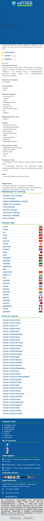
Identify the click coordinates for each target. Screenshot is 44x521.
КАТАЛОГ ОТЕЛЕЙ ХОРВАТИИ (12, 396)
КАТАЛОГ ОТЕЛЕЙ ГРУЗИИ (11, 348)
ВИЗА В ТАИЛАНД (8, 218)
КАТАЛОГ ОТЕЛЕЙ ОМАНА (11, 337)
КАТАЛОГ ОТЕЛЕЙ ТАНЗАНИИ (12, 362)
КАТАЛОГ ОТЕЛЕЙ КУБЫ (11, 371)
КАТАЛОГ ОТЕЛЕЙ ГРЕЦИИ (11, 391)
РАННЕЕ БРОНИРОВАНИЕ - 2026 (15, 12)
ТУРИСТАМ (8, 435)
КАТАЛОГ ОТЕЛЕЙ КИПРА (11, 385)
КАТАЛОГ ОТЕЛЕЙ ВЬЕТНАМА (13, 334)
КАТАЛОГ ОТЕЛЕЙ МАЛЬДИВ (12, 354)
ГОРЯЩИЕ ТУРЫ (10, 8)
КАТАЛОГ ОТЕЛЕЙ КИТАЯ (11, 331)
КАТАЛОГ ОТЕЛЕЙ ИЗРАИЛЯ (12, 365)
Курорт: (8, 56)
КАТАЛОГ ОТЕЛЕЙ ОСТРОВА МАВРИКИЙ (16, 377)
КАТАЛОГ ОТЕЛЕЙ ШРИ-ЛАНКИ (13, 343)
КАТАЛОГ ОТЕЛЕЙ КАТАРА (11, 340)
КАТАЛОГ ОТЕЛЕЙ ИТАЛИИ (11, 399)
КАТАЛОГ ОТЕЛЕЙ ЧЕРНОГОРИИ (13, 394)
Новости (7, 16)
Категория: (10, 52)
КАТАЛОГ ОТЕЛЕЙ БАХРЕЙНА (12, 413)
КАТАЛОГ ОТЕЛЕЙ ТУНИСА (11, 329)
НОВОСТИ (7, 431)
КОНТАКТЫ (8, 20)
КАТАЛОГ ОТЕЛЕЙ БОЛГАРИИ (12, 388)
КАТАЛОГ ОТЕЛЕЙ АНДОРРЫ (12, 405)
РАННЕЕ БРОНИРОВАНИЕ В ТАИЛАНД (15, 201)
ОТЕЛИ (6, 433)
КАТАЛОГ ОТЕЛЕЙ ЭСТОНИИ (12, 411)
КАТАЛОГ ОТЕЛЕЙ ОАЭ (10, 326)
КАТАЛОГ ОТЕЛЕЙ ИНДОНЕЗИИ (13, 402)
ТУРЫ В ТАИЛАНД (9, 198)
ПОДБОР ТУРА (9, 10)
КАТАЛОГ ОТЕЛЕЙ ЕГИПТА (11, 320)
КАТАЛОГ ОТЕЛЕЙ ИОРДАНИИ (12, 351)
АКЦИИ (6, 14)
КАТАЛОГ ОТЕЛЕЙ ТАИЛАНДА (12, 345)
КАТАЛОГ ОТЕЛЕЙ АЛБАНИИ (12, 360)
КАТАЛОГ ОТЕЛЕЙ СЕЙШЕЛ (12, 374)
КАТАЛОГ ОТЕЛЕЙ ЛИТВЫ (11, 408)
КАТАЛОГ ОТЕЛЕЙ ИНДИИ (11, 357)
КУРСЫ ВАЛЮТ (9, 18)
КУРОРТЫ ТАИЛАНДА (10, 210)
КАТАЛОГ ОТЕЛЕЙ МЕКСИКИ (12, 379)
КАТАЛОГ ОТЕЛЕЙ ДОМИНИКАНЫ (14, 368)
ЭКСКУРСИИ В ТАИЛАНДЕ (11, 212)
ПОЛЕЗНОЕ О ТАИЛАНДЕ (11, 215)
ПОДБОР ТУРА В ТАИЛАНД (11, 204)
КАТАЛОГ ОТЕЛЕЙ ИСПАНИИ (12, 382)
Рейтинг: (9, 59)
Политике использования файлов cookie (22, 514)
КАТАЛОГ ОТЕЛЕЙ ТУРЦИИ (11, 323)
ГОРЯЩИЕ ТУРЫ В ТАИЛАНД (12, 196)
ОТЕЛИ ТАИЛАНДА (9, 207)
